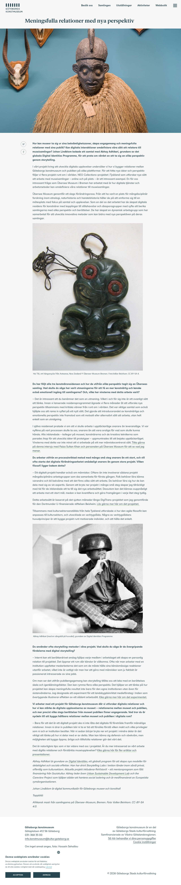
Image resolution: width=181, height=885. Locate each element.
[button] (46, 875)
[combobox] (58, 852)
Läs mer (49, 867)
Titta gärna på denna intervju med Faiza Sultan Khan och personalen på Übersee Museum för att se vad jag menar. (89, 446)
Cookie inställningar (144, 841)
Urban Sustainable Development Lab (108, 773)
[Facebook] (23, 152)
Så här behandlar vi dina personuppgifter (132, 838)
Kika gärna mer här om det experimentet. (123, 697)
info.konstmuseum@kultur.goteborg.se (47, 838)
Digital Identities (78, 761)
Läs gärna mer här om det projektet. (118, 503)
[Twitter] (23, 144)
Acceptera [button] (18, 875)
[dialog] (33, 865)
